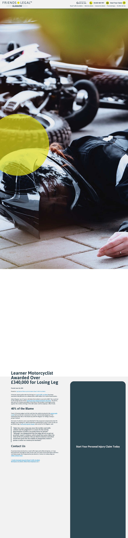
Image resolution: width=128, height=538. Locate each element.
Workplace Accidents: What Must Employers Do (25, 461)
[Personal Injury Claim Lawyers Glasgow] (17, 4)
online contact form (16, 455)
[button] (124, 3)
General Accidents (100, 6)
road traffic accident (42, 394)
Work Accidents (89, 6)
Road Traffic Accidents (76, 6)
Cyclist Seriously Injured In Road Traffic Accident (26, 460)
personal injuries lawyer (28, 424)
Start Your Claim (116, 3)
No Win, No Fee (121, 6)
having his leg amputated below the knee (39, 400)
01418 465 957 (99, 3)
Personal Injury (111, 6)
